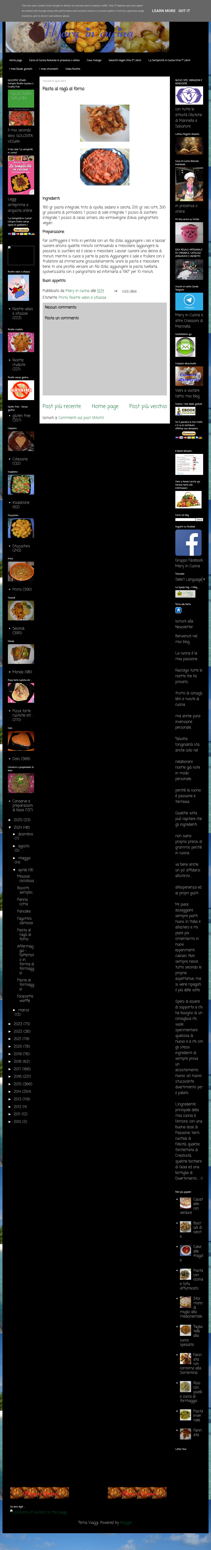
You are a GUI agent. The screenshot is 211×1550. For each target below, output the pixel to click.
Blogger (126, 1523)
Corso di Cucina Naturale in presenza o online (54, 60)
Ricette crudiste (19, 362)
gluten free (21, 416)
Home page (15, 60)
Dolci (16, 759)
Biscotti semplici (24, 890)
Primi (63, 298)
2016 (18, 1077)
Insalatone (21, 503)
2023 (18, 1024)
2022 (18, 1032)
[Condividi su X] (129, 291)
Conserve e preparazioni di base (23, 805)
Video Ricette (72, 69)
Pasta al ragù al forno (24, 934)
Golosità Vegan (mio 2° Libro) (125, 60)
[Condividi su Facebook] (132, 291)
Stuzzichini (21, 546)
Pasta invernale (198, 1416)
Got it (184, 11)
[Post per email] (115, 291)
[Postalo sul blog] (126, 291)
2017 (18, 1069)
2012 (18, 1107)
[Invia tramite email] (123, 291)
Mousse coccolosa (25, 879)
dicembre (25, 834)
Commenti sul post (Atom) (81, 418)
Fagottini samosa (25, 921)
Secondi (18, 629)
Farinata (197, 1433)
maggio (24, 858)
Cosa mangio (94, 60)
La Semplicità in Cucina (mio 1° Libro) (169, 60)
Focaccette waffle (25, 999)
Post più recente (62, 406)
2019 (18, 1054)
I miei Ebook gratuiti (20, 69)
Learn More (163, 11)
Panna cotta (22, 902)
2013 (18, 1099)
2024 (18, 828)
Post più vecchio (148, 406)
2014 (18, 1092)
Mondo (18, 672)
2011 (18, 1114)
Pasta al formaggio (25, 984)
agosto (23, 846)
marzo (23, 1010)
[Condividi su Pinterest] (135, 291)
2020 (18, 1046)
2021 (18, 1039)
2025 (19, 820)
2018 (18, 1062)
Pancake (24, 911)
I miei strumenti (49, 69)
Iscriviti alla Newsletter (184, 624)
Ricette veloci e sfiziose (87, 298)
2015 (18, 1084)
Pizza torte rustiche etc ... (23, 713)
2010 (18, 1122)
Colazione (20, 459)
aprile (23, 870)
